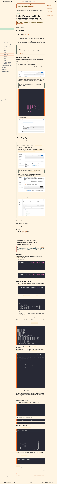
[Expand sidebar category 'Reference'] (13, 94)
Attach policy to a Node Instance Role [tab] (23, 142)
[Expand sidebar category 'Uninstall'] (13, 60)
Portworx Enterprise (6, 480)
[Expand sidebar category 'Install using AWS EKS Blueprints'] (13, 40)
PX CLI (14, 482)
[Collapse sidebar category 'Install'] (13, 27)
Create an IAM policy (50, 6)
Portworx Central (24, 231)
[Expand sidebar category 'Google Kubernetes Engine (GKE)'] (13, 65)
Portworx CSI (15, 480)
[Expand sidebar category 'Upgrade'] (13, 58)
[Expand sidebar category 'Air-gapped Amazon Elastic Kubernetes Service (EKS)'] (13, 63)
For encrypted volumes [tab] (31, 64)
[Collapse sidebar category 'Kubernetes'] (13, 10)
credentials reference (28, 86)
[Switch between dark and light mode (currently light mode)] (55, 1)
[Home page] (17, 9)
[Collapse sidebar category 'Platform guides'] (13, 6)
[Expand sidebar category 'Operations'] (13, 56)
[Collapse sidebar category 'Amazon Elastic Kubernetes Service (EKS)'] (13, 19)
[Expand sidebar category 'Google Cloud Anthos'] (13, 69)
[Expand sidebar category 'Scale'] (13, 48)
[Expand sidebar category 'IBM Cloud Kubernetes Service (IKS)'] (13, 74)
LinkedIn (30, 482)
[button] (7, 98)
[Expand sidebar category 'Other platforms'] (13, 86)
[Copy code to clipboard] (43, 90)
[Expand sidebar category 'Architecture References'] (13, 90)
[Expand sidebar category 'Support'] (13, 96)
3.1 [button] (11, 1)
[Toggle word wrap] (42, 262)
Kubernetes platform (20, 23)
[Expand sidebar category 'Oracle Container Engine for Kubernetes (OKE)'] (13, 72)
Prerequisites (49, 5)
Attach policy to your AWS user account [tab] (37, 142)
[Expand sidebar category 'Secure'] (13, 52)
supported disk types (26, 34)
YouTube (30, 480)
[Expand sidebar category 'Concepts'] (13, 92)
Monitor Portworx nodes (50, 14)
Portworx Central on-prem (7, 482)
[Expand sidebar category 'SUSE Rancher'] (13, 67)
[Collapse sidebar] (7, 477)
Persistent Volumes (37, 396)
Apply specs (49, 12)
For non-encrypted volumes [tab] (22, 64)
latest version (31, 6)
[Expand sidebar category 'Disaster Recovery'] (13, 54)
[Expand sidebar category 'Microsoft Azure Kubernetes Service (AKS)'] (13, 12)
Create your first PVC (50, 15)
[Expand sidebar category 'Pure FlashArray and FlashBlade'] (13, 17)
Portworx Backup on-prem (22, 480)
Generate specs (50, 11)
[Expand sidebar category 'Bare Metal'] (13, 15)
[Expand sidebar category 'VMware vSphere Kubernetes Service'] (13, 77)
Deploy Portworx (49, 9)
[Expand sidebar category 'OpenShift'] (13, 84)
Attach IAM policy (49, 8)
